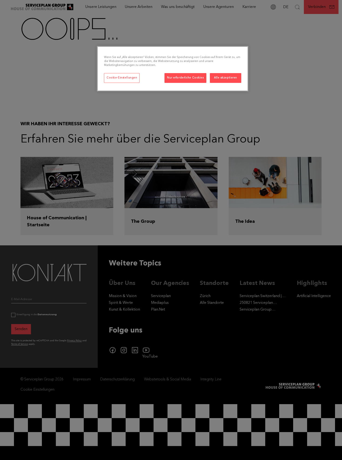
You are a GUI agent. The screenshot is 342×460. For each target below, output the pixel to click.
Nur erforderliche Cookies (185, 77)
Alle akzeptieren (225, 77)
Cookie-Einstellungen (122, 77)
